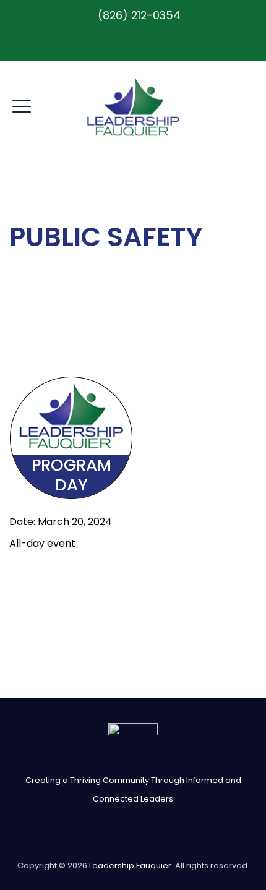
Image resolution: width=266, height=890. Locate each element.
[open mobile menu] (21, 104)
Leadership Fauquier (130, 865)
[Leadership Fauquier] (133, 106)
